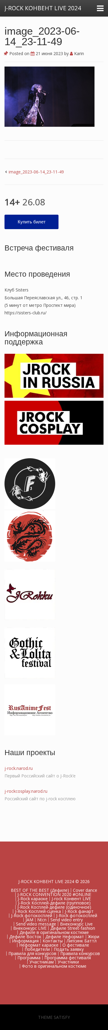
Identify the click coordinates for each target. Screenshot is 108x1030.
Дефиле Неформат (64, 936)
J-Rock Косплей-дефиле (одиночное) (54, 907)
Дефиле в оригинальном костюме (54, 932)
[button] (49, 97)
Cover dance (85, 890)
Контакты (53, 941)
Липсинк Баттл (82, 941)
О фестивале (75, 945)
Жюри (93, 936)
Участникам (41, 962)
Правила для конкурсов (32, 953)
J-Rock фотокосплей (31, 915)
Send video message (36, 924)
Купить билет (32, 221)
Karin (78, 53)
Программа (28, 957)
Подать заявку (69, 949)
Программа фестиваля (67, 957)
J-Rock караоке (33, 898)
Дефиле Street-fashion (72, 928)
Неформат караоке (38, 945)
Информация (25, 941)
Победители (37, 949)
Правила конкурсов (80, 953)
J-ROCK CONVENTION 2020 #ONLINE (54, 894)
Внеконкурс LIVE (29, 928)
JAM (29, 920)
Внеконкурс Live (76, 924)
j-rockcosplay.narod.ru (25, 791)
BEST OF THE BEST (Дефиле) (40, 890)
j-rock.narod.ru (18, 768)
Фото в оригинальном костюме (54, 966)
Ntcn (41, 920)
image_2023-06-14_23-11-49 (42, 36)
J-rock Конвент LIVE (71, 898)
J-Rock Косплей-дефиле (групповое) (54, 903)
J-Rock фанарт (79, 911)
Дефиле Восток (25, 936)
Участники (68, 962)
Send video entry (66, 920)
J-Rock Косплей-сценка (38, 911)
